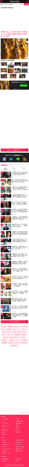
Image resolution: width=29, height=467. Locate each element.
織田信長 (18, 334)
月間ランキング (5, 453)
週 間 (14, 168)
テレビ (5, 334)
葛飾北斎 (25, 343)
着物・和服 (18, 423)
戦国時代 (11, 326)
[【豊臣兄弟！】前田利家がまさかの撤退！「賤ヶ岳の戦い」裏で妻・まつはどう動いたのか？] (6, 249)
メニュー (1, 1)
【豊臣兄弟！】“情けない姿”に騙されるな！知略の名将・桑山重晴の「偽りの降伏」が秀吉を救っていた (20, 173)
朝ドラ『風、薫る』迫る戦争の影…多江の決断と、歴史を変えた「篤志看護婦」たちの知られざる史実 (20, 181)
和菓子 (17, 427)
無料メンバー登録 (20, 446)
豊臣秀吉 (12, 340)
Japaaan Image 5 (7, 7)
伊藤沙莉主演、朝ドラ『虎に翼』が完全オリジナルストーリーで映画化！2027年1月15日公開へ (20, 225)
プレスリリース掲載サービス (14, 150)
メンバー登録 (26, 4)
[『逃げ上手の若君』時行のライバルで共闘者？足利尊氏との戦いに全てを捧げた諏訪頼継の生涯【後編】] (6, 242)
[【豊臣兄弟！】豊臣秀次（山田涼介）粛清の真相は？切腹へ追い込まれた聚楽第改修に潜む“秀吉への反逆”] (6, 264)
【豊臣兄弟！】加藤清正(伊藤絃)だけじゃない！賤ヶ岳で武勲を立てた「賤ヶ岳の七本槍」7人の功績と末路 (20, 188)
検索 (27, 1)
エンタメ (18, 430)
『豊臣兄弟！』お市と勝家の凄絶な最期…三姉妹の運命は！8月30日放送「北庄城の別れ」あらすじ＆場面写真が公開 (20, 315)
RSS (24, 159)
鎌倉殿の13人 (15, 345)
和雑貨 (17, 425)
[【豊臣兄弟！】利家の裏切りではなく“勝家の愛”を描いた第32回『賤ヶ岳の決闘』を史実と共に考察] (6, 256)
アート (3, 421)
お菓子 (9, 332)
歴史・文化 (18, 432)
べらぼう (11, 334)
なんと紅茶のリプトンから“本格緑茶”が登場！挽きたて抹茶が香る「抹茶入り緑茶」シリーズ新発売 (20, 292)
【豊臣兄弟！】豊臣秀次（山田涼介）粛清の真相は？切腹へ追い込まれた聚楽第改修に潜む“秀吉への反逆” (20, 262)
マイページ (4, 446)
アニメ (4, 329)
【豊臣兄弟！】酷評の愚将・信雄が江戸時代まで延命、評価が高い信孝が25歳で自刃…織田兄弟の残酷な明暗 (19, 233)
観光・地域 (4, 430)
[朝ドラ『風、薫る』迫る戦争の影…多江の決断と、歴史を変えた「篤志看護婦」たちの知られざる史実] (6, 182)
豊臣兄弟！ (5, 340)
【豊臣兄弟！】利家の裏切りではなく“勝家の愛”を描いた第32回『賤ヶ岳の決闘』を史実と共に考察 (19, 255)
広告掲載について (6, 444)
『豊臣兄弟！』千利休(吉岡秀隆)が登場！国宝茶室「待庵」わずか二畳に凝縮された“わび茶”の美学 (20, 218)
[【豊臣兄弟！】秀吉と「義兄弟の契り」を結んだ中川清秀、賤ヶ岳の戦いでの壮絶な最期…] (6, 286)
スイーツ (25, 329)
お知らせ (4, 442)
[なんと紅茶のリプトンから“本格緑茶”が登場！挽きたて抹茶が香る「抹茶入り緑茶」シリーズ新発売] (6, 294)
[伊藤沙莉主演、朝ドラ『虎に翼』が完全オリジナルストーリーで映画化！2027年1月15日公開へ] (6, 227)
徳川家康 (6, 337)
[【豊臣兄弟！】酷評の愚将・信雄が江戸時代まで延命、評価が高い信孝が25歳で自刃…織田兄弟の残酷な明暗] (6, 234)
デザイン (18, 337)
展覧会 (25, 340)
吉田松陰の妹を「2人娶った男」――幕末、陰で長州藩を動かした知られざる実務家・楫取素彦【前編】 (20, 300)
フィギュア (19, 340)
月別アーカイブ (19, 449)
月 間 (23, 168)
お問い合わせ (19, 444)
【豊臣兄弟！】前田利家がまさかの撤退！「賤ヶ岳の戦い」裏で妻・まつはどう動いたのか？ (19, 248)
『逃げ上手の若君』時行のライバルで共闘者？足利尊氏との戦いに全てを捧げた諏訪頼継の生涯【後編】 (19, 240)
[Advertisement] (11, 19)
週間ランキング (19, 451)
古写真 (3, 434)
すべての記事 (5, 419)
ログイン (21, 4)
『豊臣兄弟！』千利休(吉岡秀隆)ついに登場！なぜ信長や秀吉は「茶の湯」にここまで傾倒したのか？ (20, 270)
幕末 (15, 332)
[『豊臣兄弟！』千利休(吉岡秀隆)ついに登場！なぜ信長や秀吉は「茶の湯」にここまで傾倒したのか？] (6, 271)
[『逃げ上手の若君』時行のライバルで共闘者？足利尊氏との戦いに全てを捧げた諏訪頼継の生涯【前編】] (6, 197)
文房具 (24, 337)
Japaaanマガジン (20, 440)
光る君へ (18, 343)
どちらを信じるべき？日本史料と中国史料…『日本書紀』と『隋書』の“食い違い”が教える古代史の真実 (19, 203)
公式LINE (18, 159)
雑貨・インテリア (6, 425)
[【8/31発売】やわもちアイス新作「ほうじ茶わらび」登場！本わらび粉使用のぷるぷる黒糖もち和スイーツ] (6, 279)
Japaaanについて (20, 442)
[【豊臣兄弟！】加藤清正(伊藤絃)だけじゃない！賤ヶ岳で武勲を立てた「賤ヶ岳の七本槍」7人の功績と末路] (6, 189)
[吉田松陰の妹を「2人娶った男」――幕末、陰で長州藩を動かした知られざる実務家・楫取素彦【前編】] (6, 301)
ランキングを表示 (14, 322)
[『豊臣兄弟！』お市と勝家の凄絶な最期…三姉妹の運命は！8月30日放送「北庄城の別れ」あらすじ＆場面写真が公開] (6, 316)
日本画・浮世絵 (19, 421)
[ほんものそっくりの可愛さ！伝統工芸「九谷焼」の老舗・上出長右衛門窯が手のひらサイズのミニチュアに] (6, 308)
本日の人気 (4, 451)
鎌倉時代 (5, 343)
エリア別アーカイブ (6, 449)
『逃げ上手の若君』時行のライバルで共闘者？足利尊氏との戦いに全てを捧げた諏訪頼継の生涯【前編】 (19, 196)
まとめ (17, 419)
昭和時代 (12, 343)
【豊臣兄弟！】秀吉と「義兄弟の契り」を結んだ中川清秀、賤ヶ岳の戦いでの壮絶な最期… (19, 285)
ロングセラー (18, 329)
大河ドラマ (18, 326)
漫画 (20, 332)
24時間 (5, 168)
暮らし (3, 432)
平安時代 (25, 326)
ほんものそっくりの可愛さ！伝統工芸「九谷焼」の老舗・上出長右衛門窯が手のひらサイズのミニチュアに (19, 307)
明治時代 (24, 334)
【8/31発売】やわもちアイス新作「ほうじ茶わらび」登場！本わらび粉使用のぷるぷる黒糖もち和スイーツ (20, 277)
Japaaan (14, 1)
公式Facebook (4, 159)
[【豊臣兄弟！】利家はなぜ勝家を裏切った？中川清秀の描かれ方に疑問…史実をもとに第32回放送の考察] (6, 212)
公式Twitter (11, 159)
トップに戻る (25, 413)
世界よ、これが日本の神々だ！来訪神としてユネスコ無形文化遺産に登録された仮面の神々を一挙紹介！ (14, 34)
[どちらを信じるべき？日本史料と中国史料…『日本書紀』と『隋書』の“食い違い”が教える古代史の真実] (6, 204)
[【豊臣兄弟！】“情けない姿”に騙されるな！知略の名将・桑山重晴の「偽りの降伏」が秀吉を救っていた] (6, 175)
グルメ (3, 427)
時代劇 (24, 332)
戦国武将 (10, 329)
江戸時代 (5, 326)
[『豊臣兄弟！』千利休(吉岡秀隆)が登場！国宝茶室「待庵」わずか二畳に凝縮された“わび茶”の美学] (6, 219)
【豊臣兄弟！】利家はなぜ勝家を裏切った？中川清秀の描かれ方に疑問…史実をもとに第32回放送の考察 (19, 210)
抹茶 (12, 337)
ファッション (5, 423)
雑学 (5, 332)
